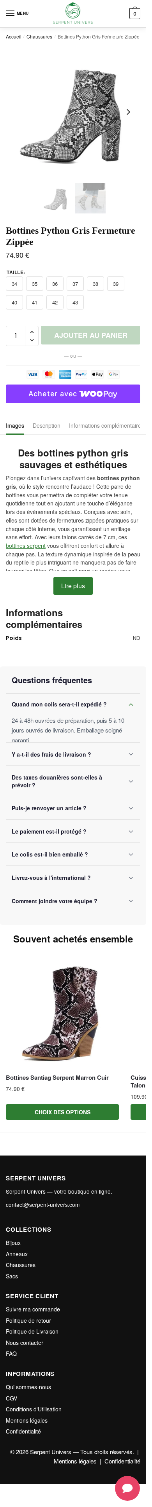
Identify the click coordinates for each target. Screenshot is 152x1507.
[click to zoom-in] (73, 112)
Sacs (12, 1276)
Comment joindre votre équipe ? (54, 901)
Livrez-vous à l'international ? (51, 877)
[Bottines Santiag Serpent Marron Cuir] (62, 1012)
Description (46, 425)
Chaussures (39, 36)
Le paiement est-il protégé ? (49, 831)
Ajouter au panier (90, 335)
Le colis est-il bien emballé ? (50, 854)
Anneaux (17, 1254)
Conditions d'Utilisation (34, 1409)
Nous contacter (24, 1342)
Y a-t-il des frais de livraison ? (51, 754)
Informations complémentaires (106, 425)
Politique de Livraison (32, 1331)
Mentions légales (27, 1420)
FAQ (11, 1353)
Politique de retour (28, 1320)
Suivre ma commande (33, 1309)
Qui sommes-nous (28, 1387)
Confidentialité (23, 1431)
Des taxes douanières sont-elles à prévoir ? (57, 781)
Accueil (13, 36)
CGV (11, 1398)
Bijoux (13, 1243)
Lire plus (73, 585)
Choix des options (62, 1112)
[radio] (14, 283)
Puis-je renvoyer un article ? (49, 808)
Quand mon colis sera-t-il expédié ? (59, 704)
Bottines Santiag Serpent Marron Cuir (57, 1078)
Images (15, 425)
